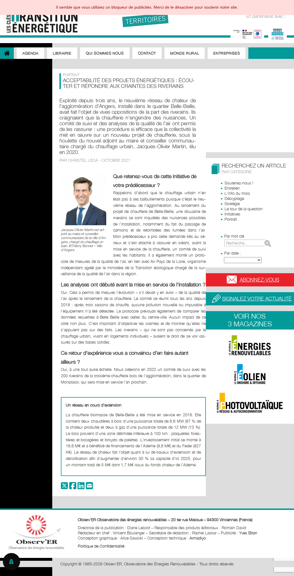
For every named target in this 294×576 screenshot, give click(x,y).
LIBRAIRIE (62, 53)
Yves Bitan (248, 532)
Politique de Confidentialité (101, 546)
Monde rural (184, 53)
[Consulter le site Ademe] (247, 33)
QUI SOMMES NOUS (105, 53)
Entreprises (226, 53)
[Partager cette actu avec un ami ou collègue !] (89, 487)
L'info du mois (237, 193)
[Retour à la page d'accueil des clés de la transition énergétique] (39, 18)
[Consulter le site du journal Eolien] (250, 374)
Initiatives (232, 213)
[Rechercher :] (248, 243)
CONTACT (147, 53)
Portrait (231, 219)
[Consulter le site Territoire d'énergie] (277, 33)
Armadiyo (197, 537)
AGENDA (30, 53)
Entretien (232, 188)
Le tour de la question (244, 208)
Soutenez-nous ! (239, 182)
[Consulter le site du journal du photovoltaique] (250, 403)
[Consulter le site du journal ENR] (250, 345)
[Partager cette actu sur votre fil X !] (64, 487)
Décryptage (234, 198)
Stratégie (232, 203)
